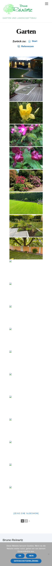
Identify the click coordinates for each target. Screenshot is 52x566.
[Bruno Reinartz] (18, 14)
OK (20, 556)
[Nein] (48, 554)
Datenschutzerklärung (26, 561)
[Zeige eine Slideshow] (26, 513)
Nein (31, 556)
